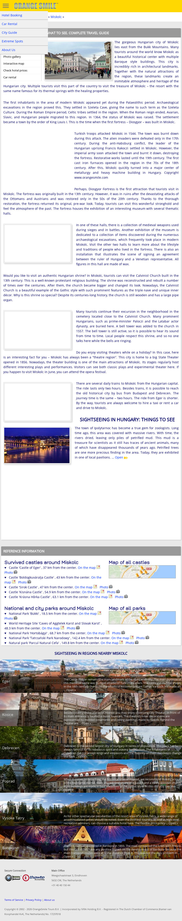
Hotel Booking (12, 15)
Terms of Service (13, 899)
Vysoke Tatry (13, 817)
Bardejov (10, 847)
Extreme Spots (12, 41)
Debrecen (10, 747)
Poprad (8, 781)
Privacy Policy (34, 899)
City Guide (9, 32)
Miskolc (56, 17)
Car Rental (9, 24)
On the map (87, 567)
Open (119, 457)
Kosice (7, 714)
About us (49, 899)
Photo (9, 572)
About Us (8, 50)
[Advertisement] (36, 160)
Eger (6, 681)
